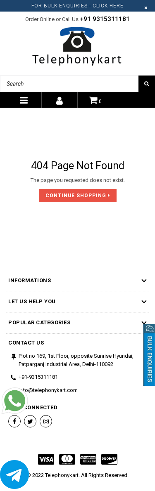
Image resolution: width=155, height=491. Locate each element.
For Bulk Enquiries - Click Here (77, 6)
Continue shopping (76, 195)
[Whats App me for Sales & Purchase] (14, 402)
